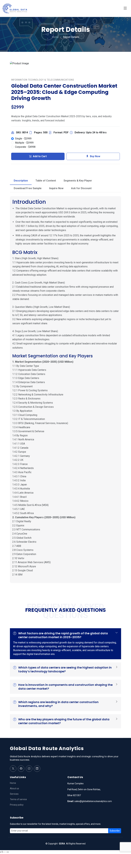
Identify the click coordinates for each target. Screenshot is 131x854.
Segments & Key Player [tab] (78, 180)
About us (14, 788)
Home (55, 37)
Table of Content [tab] (45, 180)
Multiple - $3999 (24, 142)
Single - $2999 (23, 138)
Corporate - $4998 (25, 146)
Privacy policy (16, 805)
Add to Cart (40, 156)
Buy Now (95, 156)
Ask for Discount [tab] (81, 188)
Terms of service (18, 799)
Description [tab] (21, 180)
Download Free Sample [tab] (28, 188)
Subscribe (115, 830)
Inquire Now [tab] (56, 188)
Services (14, 794)
